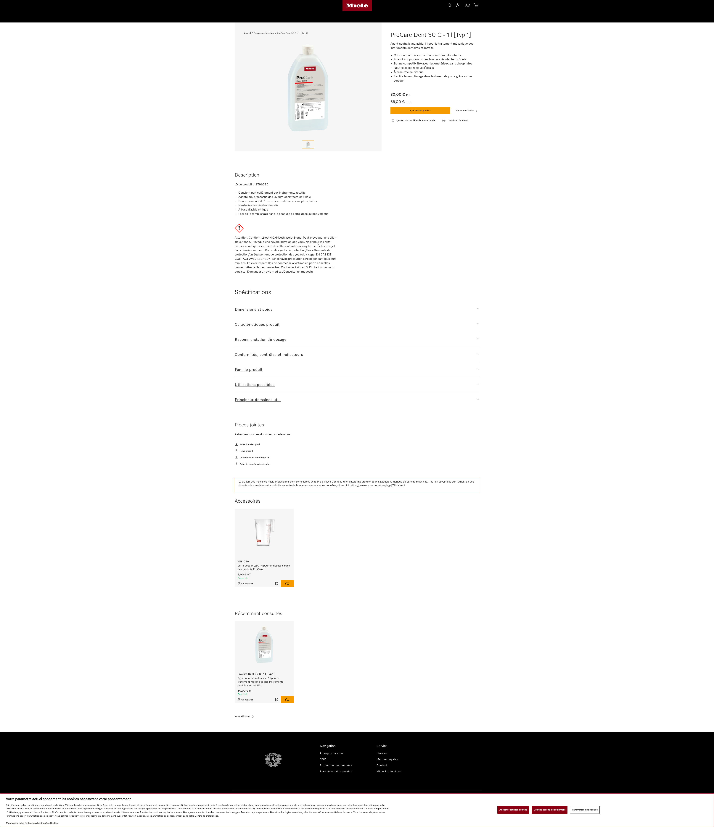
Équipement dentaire (264, 33)
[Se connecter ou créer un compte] (457, 6)
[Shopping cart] (476, 6)
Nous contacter (465, 111)
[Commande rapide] (467, 6)
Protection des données (336, 765)
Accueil (247, 33)
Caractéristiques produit (257, 324)
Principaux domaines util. (258, 400)
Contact (382, 765)
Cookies (54, 823)
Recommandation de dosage (261, 340)
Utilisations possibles (255, 385)
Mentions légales (15, 823)
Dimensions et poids (254, 309)
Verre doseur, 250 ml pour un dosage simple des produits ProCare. (264, 567)
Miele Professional (389, 771)
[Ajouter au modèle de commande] (276, 583)
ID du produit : (244, 184)
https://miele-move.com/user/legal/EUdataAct (377, 485)
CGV (323, 759)
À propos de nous (332, 753)
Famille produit (249, 370)
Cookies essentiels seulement (550, 810)
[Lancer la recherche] (449, 4)
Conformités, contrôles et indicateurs (269, 355)
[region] (357, 810)
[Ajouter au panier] (287, 583)
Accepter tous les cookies (513, 810)
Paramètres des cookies (585, 810)
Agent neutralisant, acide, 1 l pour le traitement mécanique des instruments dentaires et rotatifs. (260, 682)
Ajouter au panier (420, 111)
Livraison (382, 753)
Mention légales (387, 759)
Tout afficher (242, 717)
